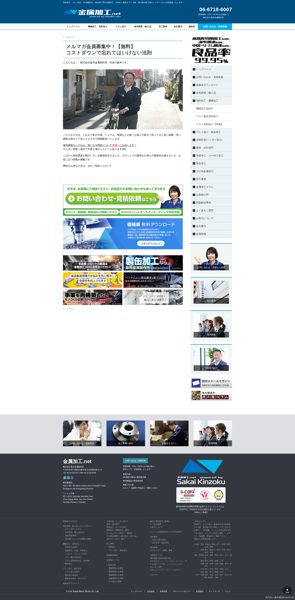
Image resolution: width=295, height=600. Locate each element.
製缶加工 (68, 564)
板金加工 (123, 550)
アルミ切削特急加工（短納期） (78, 561)
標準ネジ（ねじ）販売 (115, 539)
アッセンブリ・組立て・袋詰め (119, 533)
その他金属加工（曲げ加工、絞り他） (122, 536)
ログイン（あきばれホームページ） (280, 597)
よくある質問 (155, 524)
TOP (287, 592)
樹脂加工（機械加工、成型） (118, 530)
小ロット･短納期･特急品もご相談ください (140, 488)
